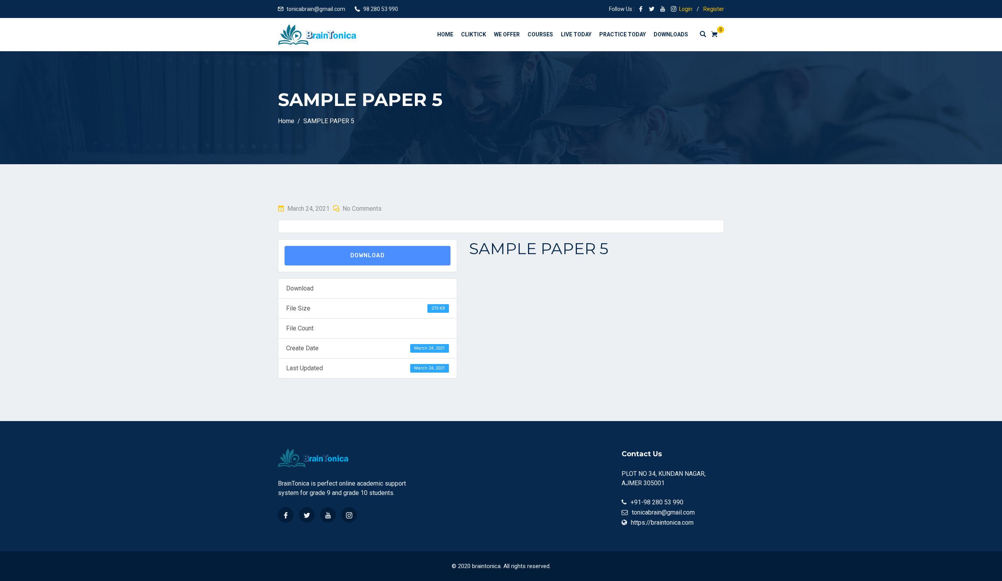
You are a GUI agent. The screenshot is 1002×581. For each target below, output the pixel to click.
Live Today (576, 34)
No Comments (362, 208)
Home (445, 34)
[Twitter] (307, 515)
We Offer (507, 34)
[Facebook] (286, 515)
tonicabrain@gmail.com (316, 9)
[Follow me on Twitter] (651, 9)
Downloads (671, 34)
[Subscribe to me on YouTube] (662, 9)
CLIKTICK (473, 34)
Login (685, 9)
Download (367, 255)
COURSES (540, 34)
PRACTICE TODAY (622, 34)
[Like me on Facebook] (640, 9)
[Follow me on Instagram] (673, 9)
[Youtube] (328, 515)
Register (713, 9)
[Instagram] (349, 515)
